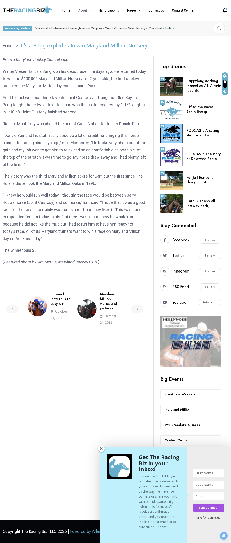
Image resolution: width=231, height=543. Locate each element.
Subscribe (209, 302)
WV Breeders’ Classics (182, 424)
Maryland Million (178, 409)
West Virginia (115, 28)
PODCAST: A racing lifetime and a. (202, 133)
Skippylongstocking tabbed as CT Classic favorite (203, 85)
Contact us (156, 10)
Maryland (41, 28)
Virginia (96, 28)
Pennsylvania (78, 28)
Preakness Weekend (180, 394)
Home (65, 10)
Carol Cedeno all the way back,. (200, 203)
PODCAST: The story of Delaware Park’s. (203, 156)
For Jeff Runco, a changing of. (199, 180)
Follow (210, 239)
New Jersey (136, 28)
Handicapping (109, 10)
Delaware (58, 28)
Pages (132, 10)
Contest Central (183, 10)
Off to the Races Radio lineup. (199, 109)
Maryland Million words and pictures (108, 301)
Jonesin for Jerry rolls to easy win (61, 298)
